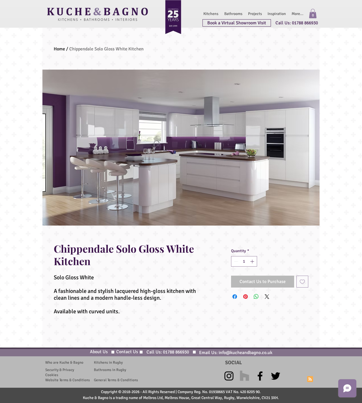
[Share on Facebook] (234, 296)
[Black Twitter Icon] (276, 376)
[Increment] (252, 261)
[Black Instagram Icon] (229, 376)
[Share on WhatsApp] (256, 296)
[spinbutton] (244, 261)
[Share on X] (267, 296)
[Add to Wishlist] (302, 282)
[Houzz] (244, 376)
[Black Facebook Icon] (260, 376)
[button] (313, 13)
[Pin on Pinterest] (245, 296)
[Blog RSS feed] (310, 379)
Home (59, 49)
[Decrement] (235, 261)
